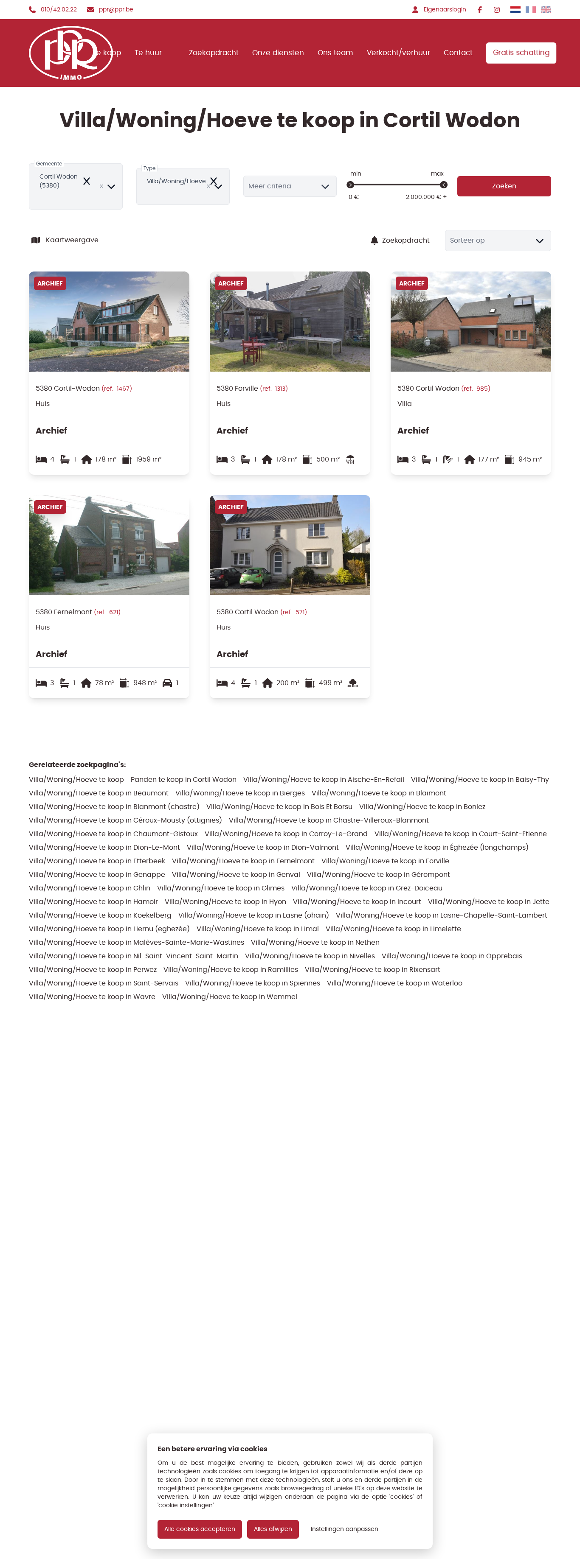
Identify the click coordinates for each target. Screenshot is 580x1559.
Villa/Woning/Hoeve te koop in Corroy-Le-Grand (286, 834)
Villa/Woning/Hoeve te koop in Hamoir (93, 902)
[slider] (350, 185)
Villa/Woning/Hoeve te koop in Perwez (93, 970)
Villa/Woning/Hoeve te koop (76, 779)
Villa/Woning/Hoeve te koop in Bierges (240, 793)
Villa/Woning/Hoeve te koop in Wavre (92, 997)
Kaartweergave (72, 240)
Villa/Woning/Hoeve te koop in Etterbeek (97, 861)
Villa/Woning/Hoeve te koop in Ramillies (230, 970)
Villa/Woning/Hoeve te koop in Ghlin (89, 888)
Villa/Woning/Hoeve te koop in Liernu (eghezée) (109, 929)
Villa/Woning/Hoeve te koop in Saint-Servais (103, 983)
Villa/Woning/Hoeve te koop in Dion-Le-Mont (104, 847)
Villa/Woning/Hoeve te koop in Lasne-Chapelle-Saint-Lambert (441, 915)
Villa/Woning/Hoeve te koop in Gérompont (378, 874)
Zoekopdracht (406, 240)
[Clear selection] (101, 186)
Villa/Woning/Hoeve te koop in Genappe (97, 874)
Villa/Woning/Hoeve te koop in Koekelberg (100, 915)
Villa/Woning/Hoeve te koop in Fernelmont (243, 861)
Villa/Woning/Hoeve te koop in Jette (488, 902)
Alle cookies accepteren (199, 1529)
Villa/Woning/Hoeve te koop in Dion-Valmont (263, 847)
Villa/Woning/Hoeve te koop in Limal (258, 929)
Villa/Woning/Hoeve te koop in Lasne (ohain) (253, 915)
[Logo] (72, 53)
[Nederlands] (515, 9)
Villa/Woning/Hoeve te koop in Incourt (357, 902)
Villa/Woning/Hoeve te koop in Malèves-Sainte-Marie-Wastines (136, 942)
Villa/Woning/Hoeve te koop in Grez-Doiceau (366, 888)
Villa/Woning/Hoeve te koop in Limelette (393, 929)
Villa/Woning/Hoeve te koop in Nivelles (310, 956)
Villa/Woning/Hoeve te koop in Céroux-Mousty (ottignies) (125, 820)
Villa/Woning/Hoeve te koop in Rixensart (372, 970)
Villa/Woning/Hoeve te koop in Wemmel (229, 997)
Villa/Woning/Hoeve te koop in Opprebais (452, 956)
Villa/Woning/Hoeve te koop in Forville (385, 861)
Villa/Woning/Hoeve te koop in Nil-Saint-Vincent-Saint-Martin (133, 956)
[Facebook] (479, 9)
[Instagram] (496, 9)
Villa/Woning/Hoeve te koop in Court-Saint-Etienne (460, 834)
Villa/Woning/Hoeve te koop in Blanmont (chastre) (114, 807)
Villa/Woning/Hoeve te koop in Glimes (220, 888)
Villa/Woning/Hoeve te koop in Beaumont (99, 793)
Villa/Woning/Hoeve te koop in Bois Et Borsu (279, 807)
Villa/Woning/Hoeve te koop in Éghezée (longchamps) (437, 847)
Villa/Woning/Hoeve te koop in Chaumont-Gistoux (113, 834)
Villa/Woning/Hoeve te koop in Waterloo (394, 983)
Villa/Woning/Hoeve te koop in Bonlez (422, 807)
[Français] (531, 9)
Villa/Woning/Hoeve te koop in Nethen (315, 942)
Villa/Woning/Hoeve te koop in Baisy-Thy (480, 779)
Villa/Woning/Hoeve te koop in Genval (236, 874)
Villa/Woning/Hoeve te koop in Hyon (225, 902)
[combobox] (75, 186)
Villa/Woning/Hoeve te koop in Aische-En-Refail (323, 779)
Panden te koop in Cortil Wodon (184, 779)
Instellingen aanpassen (344, 1529)
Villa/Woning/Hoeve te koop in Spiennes (252, 983)
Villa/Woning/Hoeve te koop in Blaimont (379, 793)
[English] (546, 9)
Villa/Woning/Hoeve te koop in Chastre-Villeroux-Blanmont (329, 820)
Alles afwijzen (273, 1529)
